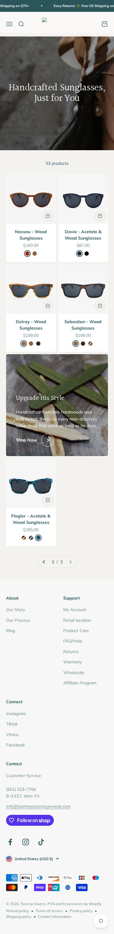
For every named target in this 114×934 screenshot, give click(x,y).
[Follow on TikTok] (41, 842)
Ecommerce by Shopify (82, 903)
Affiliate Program (79, 683)
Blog (10, 630)
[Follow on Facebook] (10, 842)
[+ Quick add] (48, 215)
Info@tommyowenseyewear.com (38, 806)
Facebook (15, 745)
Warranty (72, 662)
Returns (71, 651)
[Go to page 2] (44, 562)
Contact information (54, 916)
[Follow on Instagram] (26, 842)
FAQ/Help (72, 641)
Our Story (15, 609)
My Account (74, 609)
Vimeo (12, 734)
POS (51, 903)
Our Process (18, 620)
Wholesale (73, 672)
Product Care (76, 630)
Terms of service (49, 910)
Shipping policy (18, 916)
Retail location (77, 620)
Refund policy (17, 910)
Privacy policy (81, 910)
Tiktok (12, 724)
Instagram (16, 713)
